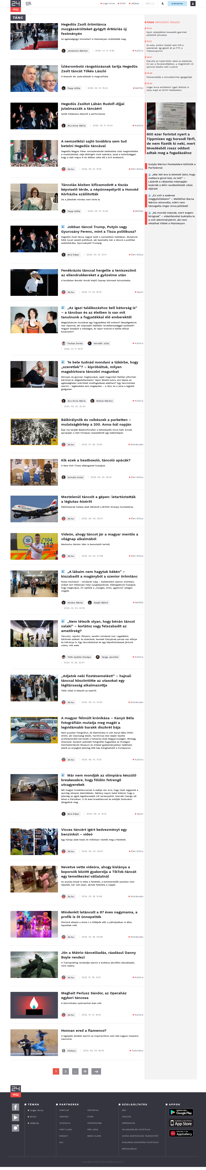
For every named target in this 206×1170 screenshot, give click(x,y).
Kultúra (139, 50)
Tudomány (137, 1050)
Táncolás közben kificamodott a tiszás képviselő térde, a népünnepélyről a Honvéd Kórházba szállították (99, 189)
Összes (175, 22)
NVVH (123, 3)
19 (85, 1071)
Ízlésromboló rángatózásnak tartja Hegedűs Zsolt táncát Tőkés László (99, 68)
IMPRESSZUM (128, 1123)
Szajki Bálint (101, 602)
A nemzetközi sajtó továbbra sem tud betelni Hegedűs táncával (94, 143)
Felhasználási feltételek (136, 1129)
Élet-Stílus (137, 169)
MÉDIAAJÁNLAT (129, 1149)
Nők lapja (92, 1129)
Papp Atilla (74, 88)
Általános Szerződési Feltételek (140, 1142)
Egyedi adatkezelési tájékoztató (140, 1136)
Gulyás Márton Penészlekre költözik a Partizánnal (172, 166)
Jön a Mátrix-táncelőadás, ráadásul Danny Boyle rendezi (98, 955)
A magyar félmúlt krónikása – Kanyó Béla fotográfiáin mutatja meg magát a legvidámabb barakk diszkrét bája (97, 722)
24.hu (71, 169)
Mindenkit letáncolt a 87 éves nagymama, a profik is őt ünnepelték (99, 914)
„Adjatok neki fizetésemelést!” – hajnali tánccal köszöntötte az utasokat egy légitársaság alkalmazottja (96, 680)
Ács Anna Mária (76, 125)
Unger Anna (109, 3)
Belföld (139, 88)
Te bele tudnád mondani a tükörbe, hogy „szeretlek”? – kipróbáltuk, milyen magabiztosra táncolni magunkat (99, 367)
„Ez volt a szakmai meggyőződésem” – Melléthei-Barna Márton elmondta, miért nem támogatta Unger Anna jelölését (171, 201)
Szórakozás (137, 444)
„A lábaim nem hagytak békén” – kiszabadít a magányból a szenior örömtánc (99, 574)
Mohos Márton (104, 401)
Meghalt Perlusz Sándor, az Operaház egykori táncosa (94, 995)
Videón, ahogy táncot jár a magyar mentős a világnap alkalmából (99, 536)
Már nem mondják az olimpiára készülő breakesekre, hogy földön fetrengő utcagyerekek (98, 780)
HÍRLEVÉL (126, 1117)
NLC (61, 1142)
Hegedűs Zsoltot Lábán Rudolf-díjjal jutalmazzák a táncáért (92, 106)
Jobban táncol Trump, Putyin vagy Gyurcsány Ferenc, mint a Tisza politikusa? (98, 229)
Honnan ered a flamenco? (83, 1031)
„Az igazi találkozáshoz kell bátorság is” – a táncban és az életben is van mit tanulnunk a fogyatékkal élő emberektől (99, 312)
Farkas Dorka (75, 343)
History (72, 1050)
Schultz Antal (75, 477)
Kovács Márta (75, 602)
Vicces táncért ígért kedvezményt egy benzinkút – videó (94, 832)
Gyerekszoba (94, 1123)
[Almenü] (28, 3)
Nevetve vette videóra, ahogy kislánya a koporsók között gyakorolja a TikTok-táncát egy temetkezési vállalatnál (98, 871)
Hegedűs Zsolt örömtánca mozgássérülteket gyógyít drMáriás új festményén (94, 29)
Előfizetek (177, 3)
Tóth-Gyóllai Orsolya (79, 657)
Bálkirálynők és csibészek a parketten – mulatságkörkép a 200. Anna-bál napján (96, 422)
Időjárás (135, 3)
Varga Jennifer (110, 657)
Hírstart (64, 1117)
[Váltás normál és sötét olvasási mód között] (163, 3)
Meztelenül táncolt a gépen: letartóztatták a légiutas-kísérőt (98, 499)
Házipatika (92, 1110)
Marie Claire (94, 1136)
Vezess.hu (64, 1123)
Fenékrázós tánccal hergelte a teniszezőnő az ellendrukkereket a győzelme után (98, 272)
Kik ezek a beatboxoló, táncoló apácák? (96, 460)
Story (90, 1117)
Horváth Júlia (101, 343)
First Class (65, 1129)
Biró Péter (73, 254)
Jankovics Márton (78, 50)
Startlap (64, 1110)
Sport (140, 292)
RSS (124, 1110)
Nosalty (63, 1136)
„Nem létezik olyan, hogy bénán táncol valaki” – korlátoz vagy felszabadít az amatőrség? (98, 626)
